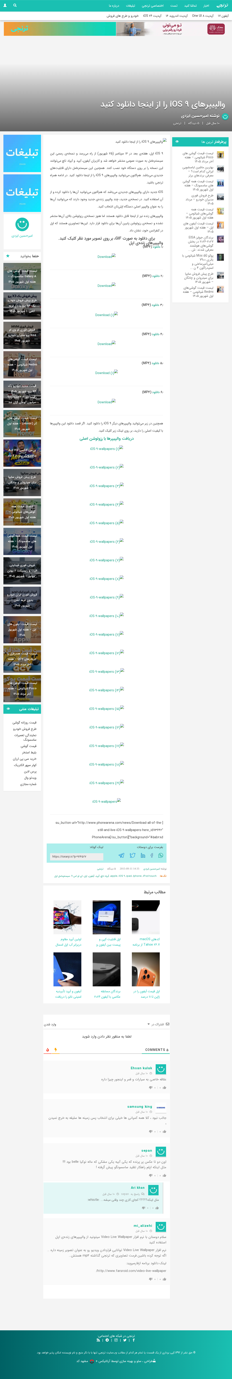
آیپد (97, 876)
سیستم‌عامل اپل (62, 876)
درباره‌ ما (114, 5)
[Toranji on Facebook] (133, 1340)
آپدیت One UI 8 (202, 15)
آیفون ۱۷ (223, 15)
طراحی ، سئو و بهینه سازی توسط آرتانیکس (126, 1361)
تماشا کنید (190, 5)
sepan (125, 1194)
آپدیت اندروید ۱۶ (177, 15)
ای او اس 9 (77, 876)
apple (113, 876)
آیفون (91, 876)
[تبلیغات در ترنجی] (60, 28)
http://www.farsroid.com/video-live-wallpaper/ (131, 1271)
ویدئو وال (30, 777)
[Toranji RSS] (98, 1340)
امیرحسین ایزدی (194, 116)
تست (173, 5)
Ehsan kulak (141, 1068)
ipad (129, 876)
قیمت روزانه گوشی (24, 722)
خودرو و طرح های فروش (123, 15)
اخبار (206, 5)
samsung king (139, 1107)
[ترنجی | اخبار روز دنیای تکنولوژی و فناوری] (222, 5)
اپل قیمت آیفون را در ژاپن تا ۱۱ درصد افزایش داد (146, 997)
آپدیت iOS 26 (152, 15)
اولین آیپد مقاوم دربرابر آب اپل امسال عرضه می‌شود (68, 945)
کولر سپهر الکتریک (25, 765)
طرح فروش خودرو (24, 728)
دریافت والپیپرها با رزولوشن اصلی (107, 438)
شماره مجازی (28, 784)
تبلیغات (130, 5)
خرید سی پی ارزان (24, 758)
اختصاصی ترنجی (153, 5)
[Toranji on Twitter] (125, 1340)
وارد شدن (50, 1024)
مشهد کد (82, 1361)
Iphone (137, 876)
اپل (85, 876)
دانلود (156, 246)
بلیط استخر (29, 752)
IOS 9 (122, 876)
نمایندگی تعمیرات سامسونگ (25, 737)
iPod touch (150, 876)
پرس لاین (30, 771)
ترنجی (177, 123)
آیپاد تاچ (105, 876)
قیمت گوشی (28, 746)
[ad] (22, 153)
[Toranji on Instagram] (115, 1340)
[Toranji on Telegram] (107, 1340)
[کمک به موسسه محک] (172, 28)
